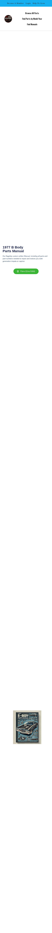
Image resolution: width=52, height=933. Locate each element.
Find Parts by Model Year (32, 18)
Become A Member (15, 3)
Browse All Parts (32, 13)
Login (28, 3)
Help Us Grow (39, 3)
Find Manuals (32, 24)
